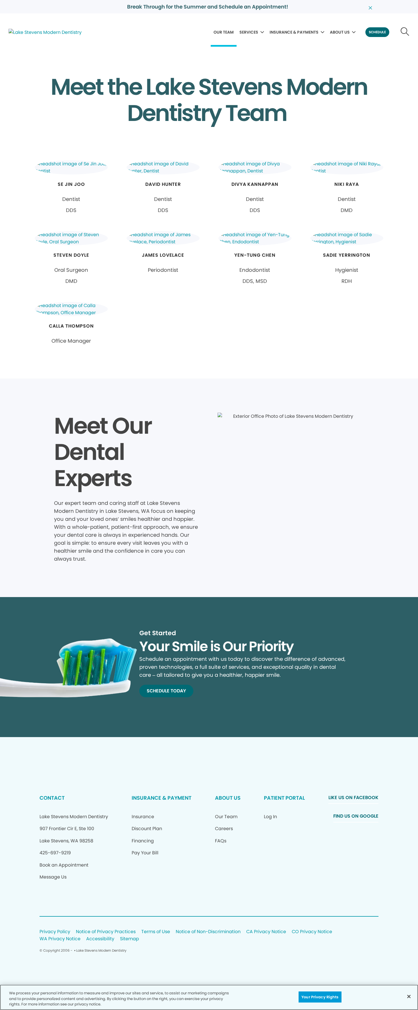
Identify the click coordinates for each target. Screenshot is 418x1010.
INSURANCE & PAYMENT (161, 797)
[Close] (409, 996)
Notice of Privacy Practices (106, 932)
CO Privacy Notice (312, 932)
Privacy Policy (55, 932)
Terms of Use (155, 932)
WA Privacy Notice (60, 939)
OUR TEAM (224, 32)
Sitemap (129, 939)
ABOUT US (340, 32)
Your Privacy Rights (319, 996)
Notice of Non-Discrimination (208, 932)
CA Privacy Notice (266, 932)
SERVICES (248, 32)
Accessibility (100, 939)
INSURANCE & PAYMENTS (294, 32)
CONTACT (52, 797)
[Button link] (405, 32)
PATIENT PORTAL (284, 797)
